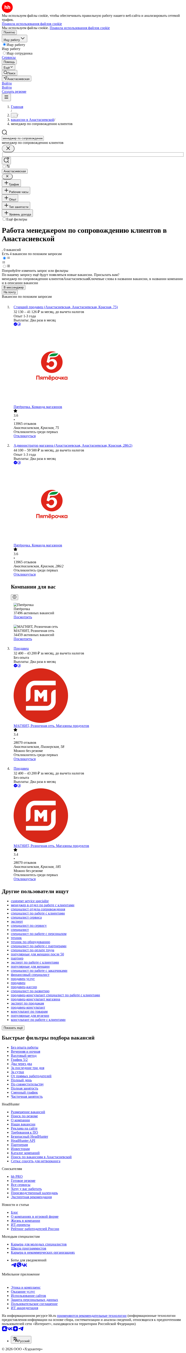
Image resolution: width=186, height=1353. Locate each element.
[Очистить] (8, 148)
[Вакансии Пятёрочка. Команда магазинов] (97, 366)
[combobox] (23, 138)
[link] (9, 73)
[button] (7, 83)
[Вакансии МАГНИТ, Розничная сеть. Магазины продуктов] (97, 696)
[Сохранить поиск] (6, 160)
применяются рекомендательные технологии (92, 1316)
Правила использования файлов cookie (80, 28)
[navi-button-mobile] (6, 97)
